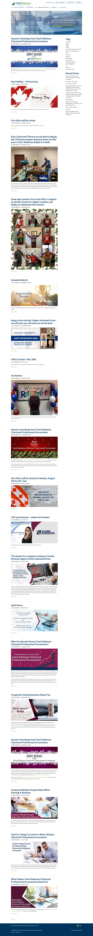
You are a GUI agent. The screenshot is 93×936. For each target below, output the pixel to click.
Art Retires (16, 375)
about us (16, 7)
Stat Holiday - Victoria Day (24, 81)
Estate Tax (68, 56)
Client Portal (71, 2)
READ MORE (14, 73)
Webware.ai (79, 930)
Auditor (67, 43)
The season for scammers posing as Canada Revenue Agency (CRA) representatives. (32, 557)
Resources (54, 7)
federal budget (69, 58)
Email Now (79, 2)
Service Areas (29, 7)
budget (67, 45)
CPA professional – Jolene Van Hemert (30, 517)
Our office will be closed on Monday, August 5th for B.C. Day (33, 479)
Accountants (68, 41)
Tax (66, 65)
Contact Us (63, 7)
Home (12, 7)
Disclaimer (18, 932)
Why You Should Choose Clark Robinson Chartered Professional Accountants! (31, 643)
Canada (67, 47)
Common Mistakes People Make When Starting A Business (30, 791)
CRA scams (68, 54)
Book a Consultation (60, 2)
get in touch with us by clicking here (41, 774)
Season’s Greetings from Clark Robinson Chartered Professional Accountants (31, 40)
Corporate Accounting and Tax (72, 51)
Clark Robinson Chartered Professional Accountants (34, 69)
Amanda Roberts (19, 280)
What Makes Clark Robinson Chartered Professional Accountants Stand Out (31, 880)
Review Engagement (70, 63)
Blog (58, 7)
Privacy (12, 932)
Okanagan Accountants (71, 62)
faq (36, 7)
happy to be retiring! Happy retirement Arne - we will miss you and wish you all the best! (34, 321)
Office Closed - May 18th (23, 359)
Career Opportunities (43, 7)
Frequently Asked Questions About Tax (30, 694)
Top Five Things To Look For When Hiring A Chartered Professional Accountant (32, 836)
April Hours (17, 605)
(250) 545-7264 (50, 2)
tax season (68, 67)
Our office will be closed (23, 120)
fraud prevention (69, 60)
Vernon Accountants (70, 69)
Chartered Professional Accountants (73, 49)
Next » (13, 919)
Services (22, 7)
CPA (67, 52)
